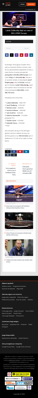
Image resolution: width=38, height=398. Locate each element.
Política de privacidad (8, 300)
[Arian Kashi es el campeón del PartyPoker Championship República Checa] (19, 194)
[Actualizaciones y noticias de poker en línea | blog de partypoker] (8, 4)
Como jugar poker (7, 311)
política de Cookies (14, 360)
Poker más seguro (22, 297)
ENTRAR (22, 4)
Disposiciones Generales (9, 338)
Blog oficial (5, 324)
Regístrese (31, 4)
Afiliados (30, 300)
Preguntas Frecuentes (19, 286)
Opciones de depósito (8, 289)
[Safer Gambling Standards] (29, 389)
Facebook (24, 324)
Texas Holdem (29, 311)
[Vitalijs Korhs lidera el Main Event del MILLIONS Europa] (19, 248)
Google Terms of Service (23, 347)
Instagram (5, 327)
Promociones (20, 316)
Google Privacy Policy (8, 347)
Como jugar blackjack (8, 316)
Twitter (30, 324)
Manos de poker (7, 313)
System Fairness (23, 338)
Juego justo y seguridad (9, 297)
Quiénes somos (6, 286)
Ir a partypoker (29, 9)
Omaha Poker (17, 313)
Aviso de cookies (21, 300)
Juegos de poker (19, 311)
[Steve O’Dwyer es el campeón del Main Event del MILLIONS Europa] (19, 221)
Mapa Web (20, 289)
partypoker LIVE (14, 324)
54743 (32, 368)
